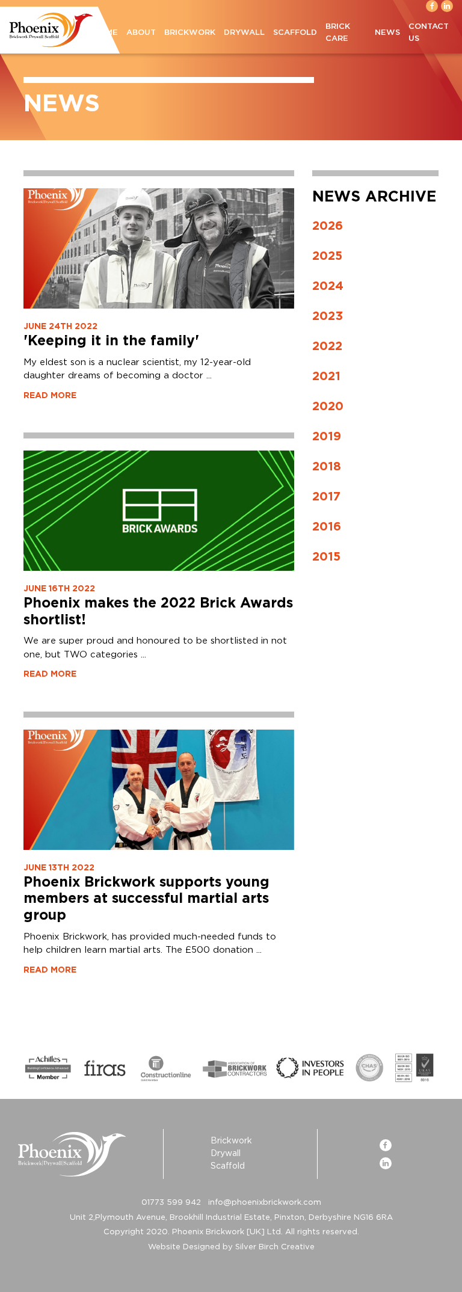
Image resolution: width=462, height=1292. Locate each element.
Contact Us (428, 33)
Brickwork (189, 33)
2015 (326, 557)
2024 (327, 286)
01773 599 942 (171, 1203)
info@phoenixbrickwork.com (264, 1203)
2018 (326, 467)
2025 (327, 256)
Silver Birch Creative (275, 1247)
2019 (326, 437)
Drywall (244, 33)
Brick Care (337, 33)
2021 (326, 377)
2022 (327, 346)
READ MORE (49, 396)
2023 (327, 316)
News (387, 33)
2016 (326, 527)
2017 (326, 497)
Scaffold (295, 33)
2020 (327, 407)
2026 (327, 226)
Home (105, 33)
